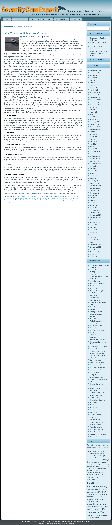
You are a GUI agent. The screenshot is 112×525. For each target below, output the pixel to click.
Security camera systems (28, 40)
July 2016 (93, 168)
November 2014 (95, 217)
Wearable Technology (97, 432)
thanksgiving (97, 509)
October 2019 (94, 73)
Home (7, 19)
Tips (103, 509)
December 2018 (95, 97)
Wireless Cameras (96, 437)
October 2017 (94, 132)
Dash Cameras (95, 300)
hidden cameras (100, 458)
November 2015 (95, 188)
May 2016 (93, 173)
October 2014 (94, 220)
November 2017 (95, 129)
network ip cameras (64, 200)
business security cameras (99, 447)
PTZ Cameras (76, 196)
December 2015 (95, 185)
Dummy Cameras (96, 312)
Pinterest (50, 193)
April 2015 (93, 205)
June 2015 (93, 200)
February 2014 (95, 239)
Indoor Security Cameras (98, 346)
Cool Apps (93, 295)
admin (47, 36)
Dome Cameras (27, 196)
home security (95, 462)
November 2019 (95, 70)
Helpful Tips (99, 455)
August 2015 (94, 195)
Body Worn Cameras (97, 283)
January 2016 (94, 183)
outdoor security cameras (98, 471)
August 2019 (94, 78)
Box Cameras (94, 286)
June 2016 (93, 171)
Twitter (34, 193)
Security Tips (94, 397)
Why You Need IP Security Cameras (26, 33)
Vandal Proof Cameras (97, 422)
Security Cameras (55, 198)
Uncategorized (95, 419)
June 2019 (93, 82)
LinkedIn (40, 193)
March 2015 (94, 208)
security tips (97, 499)
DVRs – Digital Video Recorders (97, 315)
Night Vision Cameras (97, 367)
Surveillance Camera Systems (85, 11)
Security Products (20, 19)
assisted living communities (53, 55)
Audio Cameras (95, 281)
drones (90, 451)
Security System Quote (84, 521)
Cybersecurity (94, 297)
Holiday (99, 460)
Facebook (21, 193)
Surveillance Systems (97, 410)
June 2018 (93, 112)
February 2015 (95, 210)
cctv (104, 449)
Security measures (94, 497)
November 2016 (95, 159)
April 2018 (93, 117)
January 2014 (94, 242)
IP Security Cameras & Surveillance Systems (45, 196)
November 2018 (95, 100)
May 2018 (93, 114)
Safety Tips (7, 198)
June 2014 (93, 230)
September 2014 (95, 222)
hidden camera (91, 458)
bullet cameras (98, 445)
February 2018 (95, 122)
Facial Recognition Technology (96, 322)
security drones (104, 494)
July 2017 (93, 139)
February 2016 (95, 181)
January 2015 (94, 213)
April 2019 (93, 87)
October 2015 (94, 190)
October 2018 (94, 102)
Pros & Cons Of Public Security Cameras (97, 48)
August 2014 (94, 225)
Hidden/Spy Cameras (97, 330)
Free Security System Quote (41, 19)
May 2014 (93, 232)
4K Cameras (94, 274)
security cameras (93, 484)
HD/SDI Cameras (96, 325)
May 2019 (93, 85)
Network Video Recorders (98, 365)
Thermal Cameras (96, 415)
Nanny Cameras (95, 360)
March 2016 (94, 178)
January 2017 (94, 154)
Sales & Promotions (96, 377)
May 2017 (93, 144)
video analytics (92, 512)
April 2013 (93, 257)
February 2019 (95, 92)
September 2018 (95, 105)
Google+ (28, 193)
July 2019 (93, 80)
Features (96, 453)
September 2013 (95, 252)
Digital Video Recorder (59, 521)
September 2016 (95, 163)
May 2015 (93, 203)
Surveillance (65, 198)
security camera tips (96, 493)
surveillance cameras (97, 504)
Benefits (90, 445)
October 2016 (94, 161)
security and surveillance (93, 478)
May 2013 (93, 254)
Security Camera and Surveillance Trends (23, 198)
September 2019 (95, 75)
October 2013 (94, 249)
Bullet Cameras (17, 196)
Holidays (93, 337)
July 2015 (93, 198)
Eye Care (93, 318)
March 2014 (94, 237)
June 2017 (93, 141)
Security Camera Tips (43, 198)
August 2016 (94, 166)
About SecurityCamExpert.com (30, 521)
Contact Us (76, 19)
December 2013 (95, 244)
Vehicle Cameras (95, 424)
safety (101, 472)
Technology (72, 198)
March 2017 (94, 149)
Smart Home (94, 402)
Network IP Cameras (66, 196)
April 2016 (93, 176)
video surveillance (95, 513)
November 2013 (95, 247)
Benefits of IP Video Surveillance (29, 200)
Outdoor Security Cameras (99, 370)
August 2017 (94, 136)
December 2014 (95, 215)
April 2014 (93, 235)
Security (101, 475)
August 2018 (94, 107)
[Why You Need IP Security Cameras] (12, 50)
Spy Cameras (94, 405)
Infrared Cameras (96, 349)
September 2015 (95, 193)
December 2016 (95, 156)
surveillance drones (93, 506)
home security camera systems (98, 466)
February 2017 (95, 151)
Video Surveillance (96, 427)
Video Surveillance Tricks (98, 51)
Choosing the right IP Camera (48, 200)
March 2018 (94, 119)
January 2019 (94, 95)
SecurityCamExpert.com (98, 400)
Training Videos (61, 19)
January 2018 (94, 124)
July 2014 (93, 227)
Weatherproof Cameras (98, 434)
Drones (92, 309)
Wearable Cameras (96, 429)
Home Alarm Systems (97, 339)
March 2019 (94, 90)
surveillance (92, 501)
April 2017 (93, 146)
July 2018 (93, 110)
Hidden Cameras (95, 328)
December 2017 (95, 127)
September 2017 (95, 134)
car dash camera (97, 449)
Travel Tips (93, 417)
